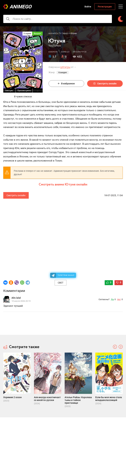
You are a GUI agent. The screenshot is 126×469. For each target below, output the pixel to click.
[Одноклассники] (11, 282)
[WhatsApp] (22, 282)
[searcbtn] (7, 19)
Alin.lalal (16, 297)
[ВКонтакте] (5, 282)
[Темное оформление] (120, 19)
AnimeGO (21, 7)
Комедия (62, 72)
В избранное (68, 83)
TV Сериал (64, 33)
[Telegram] (28, 282)
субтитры (65, 67)
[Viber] (16, 282)
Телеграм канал (66, 275)
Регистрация (105, 6)
